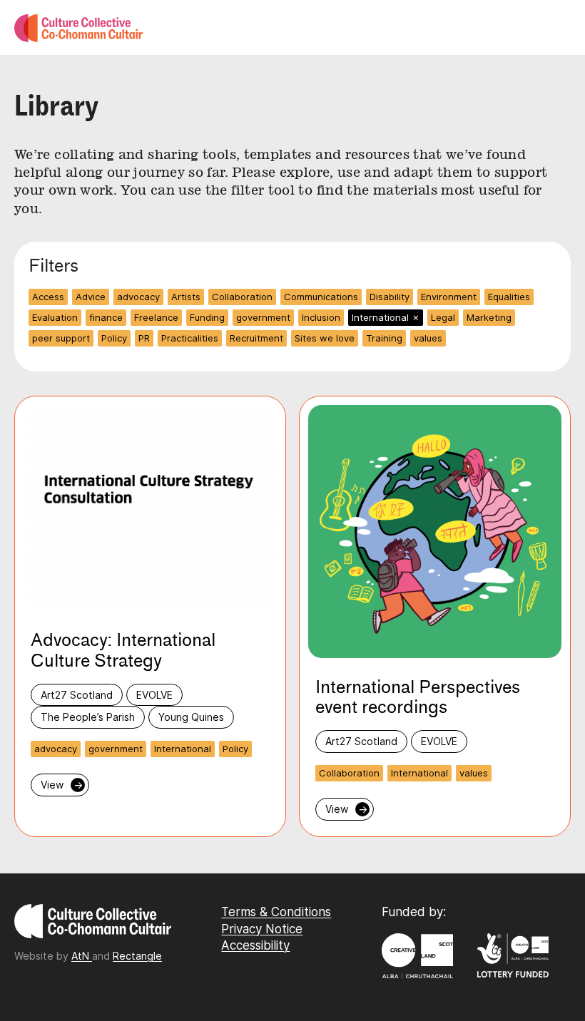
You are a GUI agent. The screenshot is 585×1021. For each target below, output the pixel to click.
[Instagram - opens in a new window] (223, 976)
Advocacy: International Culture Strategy (123, 650)
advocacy (138, 296)
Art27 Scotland (77, 695)
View (62, 785)
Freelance (156, 317)
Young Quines (191, 717)
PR (144, 338)
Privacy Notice (261, 929)
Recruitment (256, 338)
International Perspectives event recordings (417, 697)
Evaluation (55, 317)
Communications (321, 296)
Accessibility (255, 945)
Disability (390, 296)
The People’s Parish (88, 717)
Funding (207, 317)
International (385, 317)
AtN (81, 956)
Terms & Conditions (276, 912)
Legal (443, 317)
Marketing (489, 317)
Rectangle (137, 956)
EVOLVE (154, 695)
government (263, 317)
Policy (114, 338)
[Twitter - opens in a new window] (230, 976)
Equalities (509, 296)
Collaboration (242, 296)
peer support (61, 338)
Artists (185, 296)
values (428, 338)
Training (384, 338)
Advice (91, 296)
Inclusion (321, 317)
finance (106, 317)
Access (48, 296)
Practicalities (189, 338)
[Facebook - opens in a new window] (226, 976)
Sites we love (325, 338)
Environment (449, 296)
